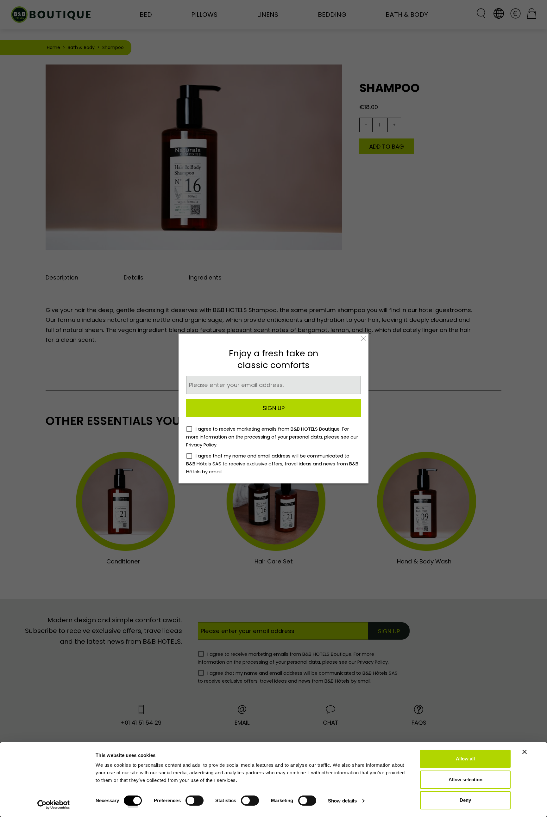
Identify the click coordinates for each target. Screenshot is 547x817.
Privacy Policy (201, 445)
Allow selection (465, 779)
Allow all (465, 758)
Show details (342, 800)
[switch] (194, 803)
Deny (465, 800)
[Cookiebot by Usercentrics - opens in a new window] (53, 804)
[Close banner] (524, 752)
